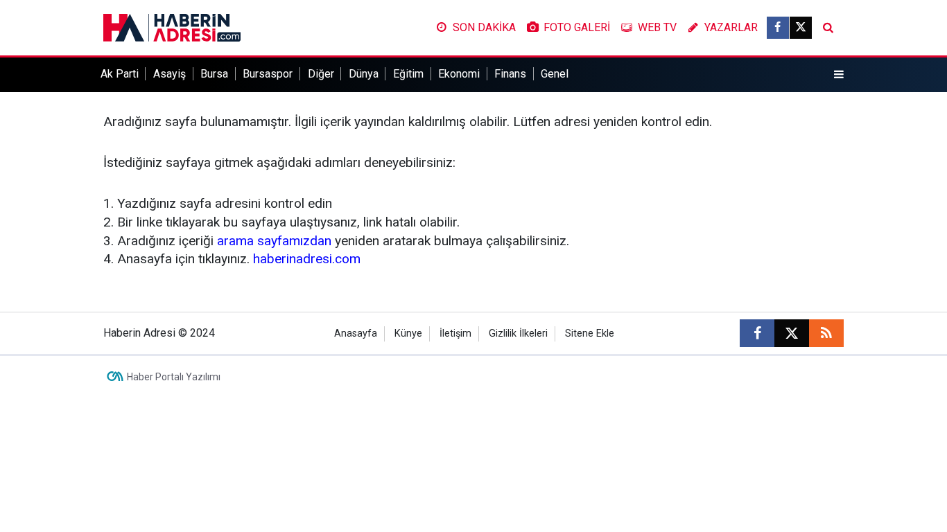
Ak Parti (120, 73)
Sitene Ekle (589, 333)
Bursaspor (268, 73)
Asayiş (169, 73)
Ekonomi (459, 73)
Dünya (364, 73)
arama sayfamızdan (274, 241)
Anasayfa (355, 333)
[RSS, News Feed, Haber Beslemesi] (826, 333)
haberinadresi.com (306, 259)
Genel (554, 73)
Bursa (214, 73)
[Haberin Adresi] (172, 26)
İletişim (455, 333)
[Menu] (839, 75)
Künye (408, 333)
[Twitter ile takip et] (801, 28)
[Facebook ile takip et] (778, 28)
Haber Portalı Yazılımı (173, 376)
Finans (510, 73)
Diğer (321, 73)
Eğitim (408, 73)
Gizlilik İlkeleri (518, 333)
